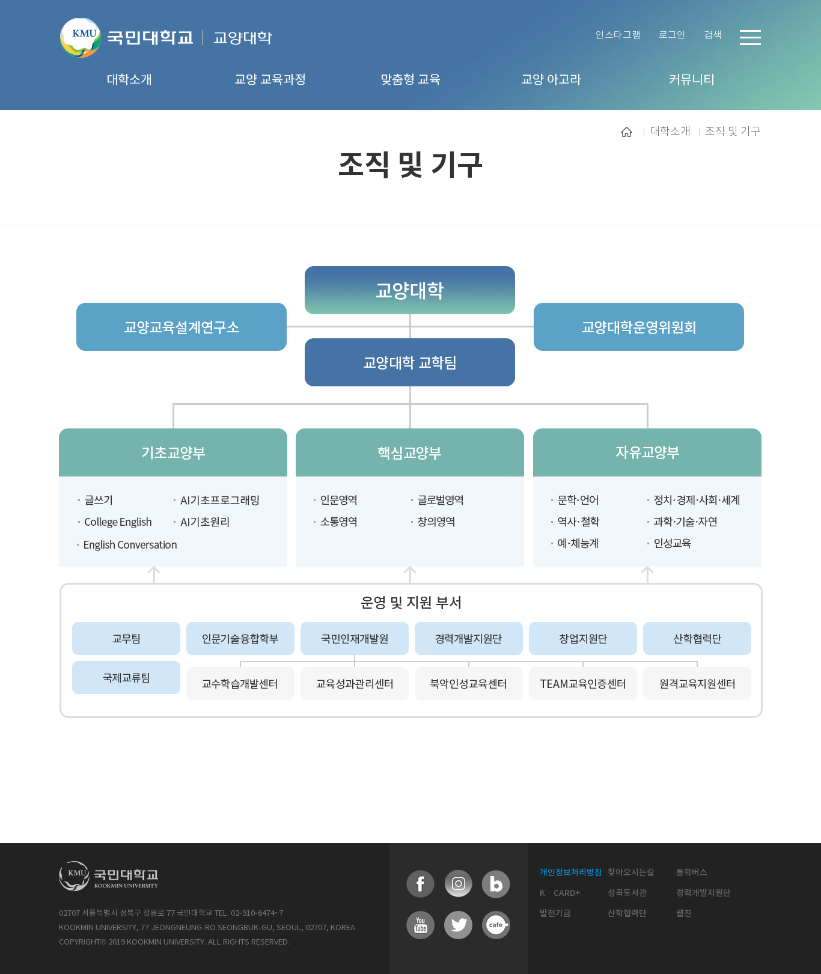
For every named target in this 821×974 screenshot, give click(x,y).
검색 (713, 36)
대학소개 (670, 132)
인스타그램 (618, 36)
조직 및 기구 (733, 132)
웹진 (684, 914)
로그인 (672, 36)
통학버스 (691, 873)
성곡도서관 (627, 893)
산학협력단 (627, 914)
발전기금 (555, 914)
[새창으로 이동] (131, 52)
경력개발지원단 (703, 893)
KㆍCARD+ (560, 893)
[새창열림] (420, 884)
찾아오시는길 (631, 873)
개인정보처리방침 (571, 873)
